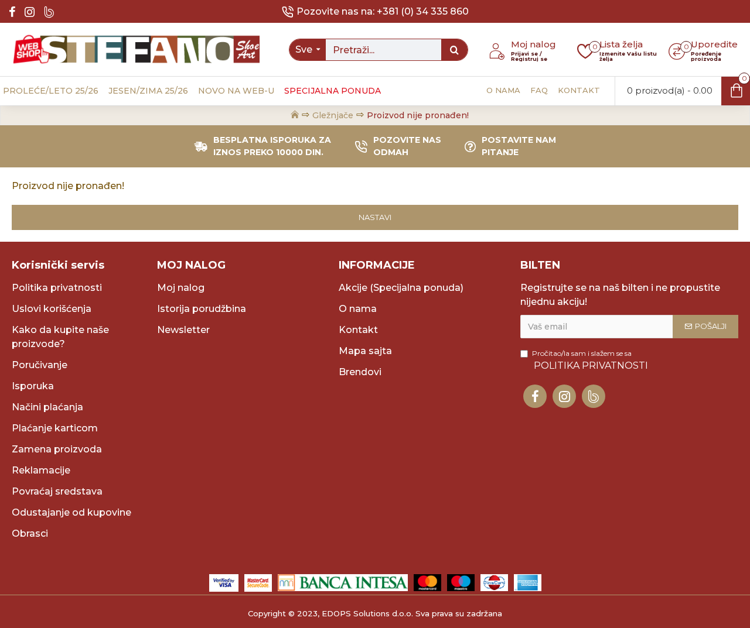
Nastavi (375, 217)
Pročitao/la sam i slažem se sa (590, 360)
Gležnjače (332, 115)
